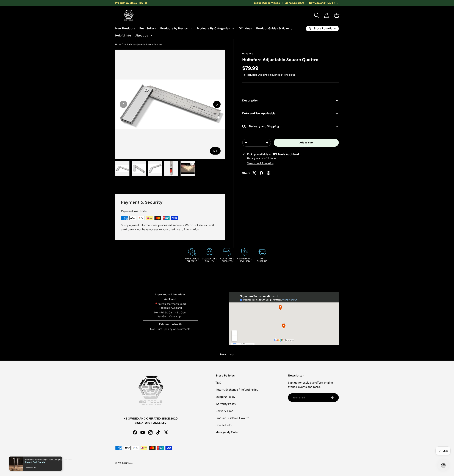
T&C (218, 382)
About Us (141, 35)
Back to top (227, 354)
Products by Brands (174, 28)
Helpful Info (123, 35)
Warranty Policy (225, 404)
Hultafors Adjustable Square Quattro (143, 44)
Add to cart (306, 142)
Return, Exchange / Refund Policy (236, 390)
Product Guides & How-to (274, 28)
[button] (336, 15)
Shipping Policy (225, 397)
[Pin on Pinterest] (268, 173)
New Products (125, 28)
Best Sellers (147, 28)
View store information (260, 163)
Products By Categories (213, 28)
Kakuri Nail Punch (35, 462)
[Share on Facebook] (261, 173)
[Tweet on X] (254, 173)
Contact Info (223, 425)
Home (118, 44)
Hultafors (247, 53)
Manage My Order (227, 432)
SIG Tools (127, 463)
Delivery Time (224, 411)
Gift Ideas (245, 28)
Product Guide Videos (266, 2)
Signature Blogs (294, 2)
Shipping (262, 74)
